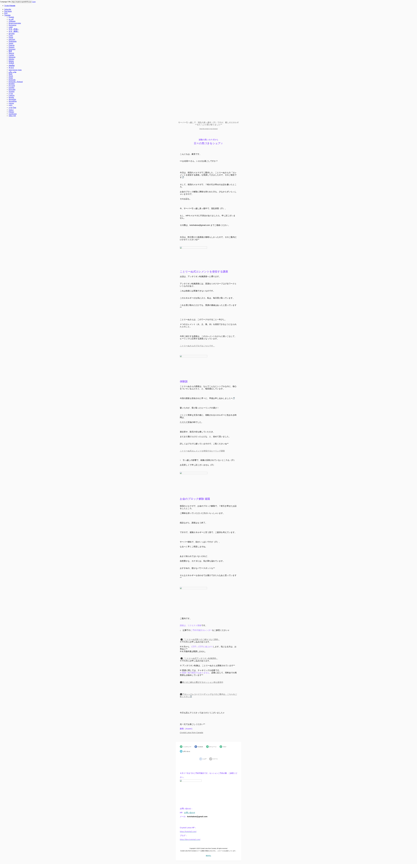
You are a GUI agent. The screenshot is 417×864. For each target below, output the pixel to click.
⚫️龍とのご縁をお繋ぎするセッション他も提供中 (201, 682)
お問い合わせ (186, 751)
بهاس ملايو (12, 72)
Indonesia (12, 57)
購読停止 (208, 855)
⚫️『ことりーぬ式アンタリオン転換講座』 (199, 658)
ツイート (215, 759)
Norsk (11, 76)
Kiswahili (12, 89)
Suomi (11, 43)
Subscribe (7, 9)
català (11, 27)
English (11, 17)
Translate (7, 15)
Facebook (200, 746)
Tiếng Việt (12, 116)
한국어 (11, 68)
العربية (11, 19)
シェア (204, 759)
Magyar (11, 53)
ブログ (224, 746)
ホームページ (212, 746)
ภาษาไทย (12, 107)
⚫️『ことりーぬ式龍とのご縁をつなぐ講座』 (200, 639)
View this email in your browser (208, 129)
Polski (11, 78)
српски (11, 103)
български (12, 25)
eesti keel (12, 39)
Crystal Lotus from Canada (191, 733)
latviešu (11, 97)
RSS (5, 13)
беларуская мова (15, 23)
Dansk (11, 37)
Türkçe (11, 110)
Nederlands (13, 41)
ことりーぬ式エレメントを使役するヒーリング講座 (202, 451)
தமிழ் (10, 105)
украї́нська (13, 114)
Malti (10, 74)
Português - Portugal (16, 82)
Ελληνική (12, 49)
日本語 (11, 63)
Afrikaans (12, 21)
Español (11, 87)
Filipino (11, 112)
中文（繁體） (14, 31)
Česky (11, 35)
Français (11, 45)
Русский (12, 86)
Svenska (11, 91)
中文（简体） (14, 29)
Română (11, 84)
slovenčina (12, 99)
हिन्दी (10, 51)
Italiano (11, 61)
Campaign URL (5, 2)
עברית (11, 93)
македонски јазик (15, 70)
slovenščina (13, 101)
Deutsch (11, 47)
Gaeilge (11, 55)
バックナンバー (187, 746)
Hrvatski (12, 33)
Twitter (9, 6)
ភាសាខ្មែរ (12, 65)
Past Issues (8, 11)
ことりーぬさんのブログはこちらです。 (197, 346)
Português (12, 80)
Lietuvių (11, 95)
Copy (34, 2)
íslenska (11, 59)
